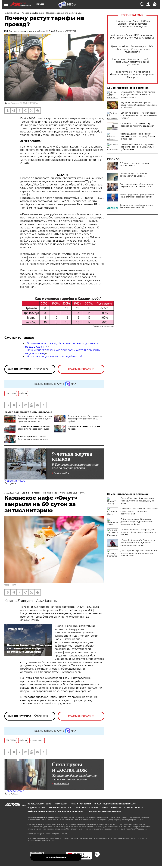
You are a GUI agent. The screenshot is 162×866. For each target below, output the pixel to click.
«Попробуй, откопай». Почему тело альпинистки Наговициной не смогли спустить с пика (138, 542)
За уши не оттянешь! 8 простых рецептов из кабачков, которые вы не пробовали (139, 105)
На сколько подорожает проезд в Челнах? (54, 356)
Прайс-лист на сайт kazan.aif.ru (127, 808)
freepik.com (10, 585)
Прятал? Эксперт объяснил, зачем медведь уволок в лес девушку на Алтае (137, 500)
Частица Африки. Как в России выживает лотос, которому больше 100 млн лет (138, 136)
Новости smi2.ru (14, 480)
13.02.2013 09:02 (11, 13)
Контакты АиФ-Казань (60, 808)
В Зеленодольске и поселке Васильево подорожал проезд (33, 437)
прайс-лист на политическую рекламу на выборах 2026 (55, 811)
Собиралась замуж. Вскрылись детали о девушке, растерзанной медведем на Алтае (137, 521)
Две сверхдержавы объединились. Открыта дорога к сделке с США (137, 185)
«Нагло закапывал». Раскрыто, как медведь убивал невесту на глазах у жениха (138, 532)
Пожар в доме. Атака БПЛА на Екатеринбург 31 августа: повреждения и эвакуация (132, 24)
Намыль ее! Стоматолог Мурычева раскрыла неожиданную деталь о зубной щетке (138, 147)
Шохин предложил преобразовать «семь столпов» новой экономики (137, 196)
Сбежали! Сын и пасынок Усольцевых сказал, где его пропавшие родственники (139, 511)
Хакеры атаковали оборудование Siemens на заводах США (136, 206)
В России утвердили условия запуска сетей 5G (134, 164)
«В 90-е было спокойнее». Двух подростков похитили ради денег (137, 124)
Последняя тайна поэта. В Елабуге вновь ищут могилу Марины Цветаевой (132, 62)
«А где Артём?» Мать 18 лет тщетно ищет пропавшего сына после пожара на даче (138, 94)
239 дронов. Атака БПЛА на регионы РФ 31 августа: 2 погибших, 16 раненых (132, 36)
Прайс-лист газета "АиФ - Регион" (91, 808)
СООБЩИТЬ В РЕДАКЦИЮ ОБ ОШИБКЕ (104, 811)
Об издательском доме (39, 804)
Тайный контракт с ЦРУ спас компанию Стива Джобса (134, 175)
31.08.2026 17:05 (11, 493)
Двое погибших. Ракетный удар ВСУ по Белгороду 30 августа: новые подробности (132, 49)
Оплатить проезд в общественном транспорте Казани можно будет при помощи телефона (35, 418)
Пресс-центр (61, 804)
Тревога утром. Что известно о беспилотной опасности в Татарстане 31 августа (132, 75)
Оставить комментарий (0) (81, 369)
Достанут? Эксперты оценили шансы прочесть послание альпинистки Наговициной (139, 553)
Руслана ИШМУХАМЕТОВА (24, 103)
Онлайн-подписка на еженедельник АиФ (115, 804)
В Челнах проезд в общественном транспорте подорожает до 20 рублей (85, 418)
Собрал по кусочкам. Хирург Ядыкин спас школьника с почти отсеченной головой (139, 115)
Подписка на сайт (37, 808)
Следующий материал (56, 857)
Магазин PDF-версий (81, 804)
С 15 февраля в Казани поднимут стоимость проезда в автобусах (34, 427)
